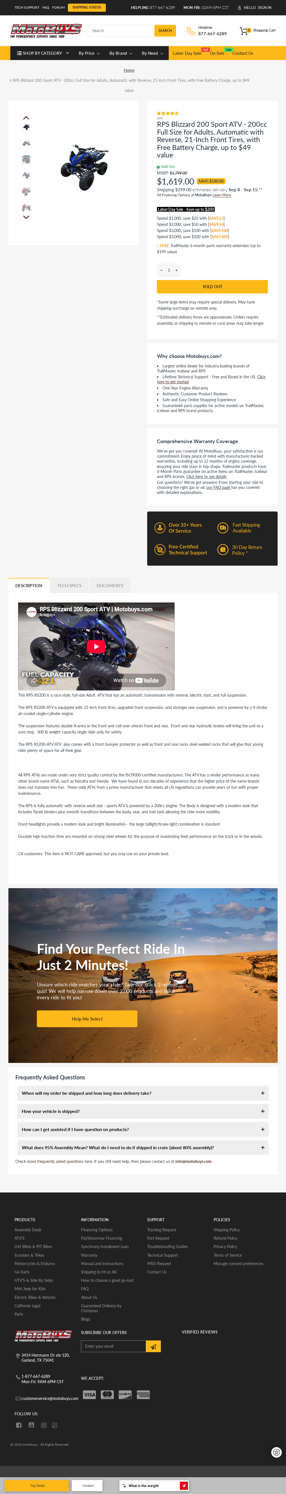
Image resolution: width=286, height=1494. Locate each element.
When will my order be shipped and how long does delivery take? (86, 1093)
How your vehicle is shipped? (51, 1111)
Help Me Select (87, 1018)
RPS (160, 118)
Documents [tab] (110, 585)
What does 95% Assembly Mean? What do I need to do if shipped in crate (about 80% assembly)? (118, 1147)
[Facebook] (19, 1425)
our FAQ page (218, 487)
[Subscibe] (153, 1346)
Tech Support (27, 7)
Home (129, 70)
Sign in (264, 7)
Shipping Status (87, 7)
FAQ (45, 7)
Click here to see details (206, 476)
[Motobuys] (46, 30)
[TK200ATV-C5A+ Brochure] (42, 877)
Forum (58, 7)
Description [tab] (28, 585)
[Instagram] (44, 1425)
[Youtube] (31, 1425)
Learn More (222, 195)
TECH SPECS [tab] (69, 585)
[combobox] (132, 31)
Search (165, 30)
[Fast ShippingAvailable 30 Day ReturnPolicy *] (212, 564)
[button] (168, 113)
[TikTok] (54, 1425)
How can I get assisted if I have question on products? (75, 1129)
